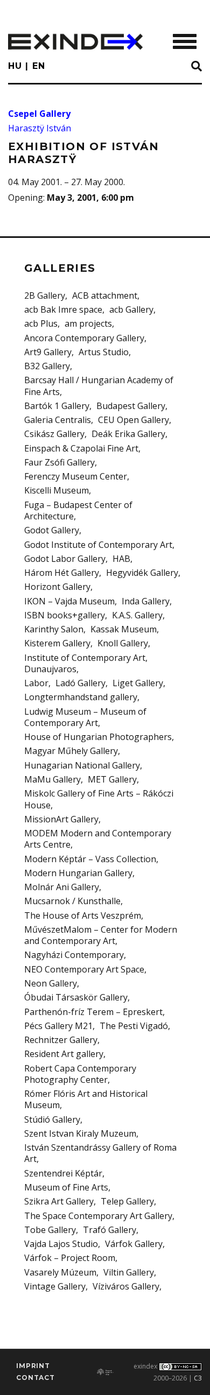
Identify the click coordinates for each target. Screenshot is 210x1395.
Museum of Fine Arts (66, 1187)
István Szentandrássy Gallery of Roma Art (100, 1153)
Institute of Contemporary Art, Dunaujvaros (86, 663)
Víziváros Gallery (126, 1286)
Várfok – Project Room (69, 1258)
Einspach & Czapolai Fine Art (81, 448)
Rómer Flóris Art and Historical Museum (86, 1099)
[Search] (196, 67)
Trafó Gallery (109, 1230)
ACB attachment (104, 295)
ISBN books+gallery (64, 615)
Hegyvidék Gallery (142, 573)
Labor (36, 683)
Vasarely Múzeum (60, 1272)
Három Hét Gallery (61, 573)
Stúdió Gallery (52, 1119)
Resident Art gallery (63, 1054)
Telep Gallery (127, 1201)
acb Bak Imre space (63, 309)
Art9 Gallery (48, 352)
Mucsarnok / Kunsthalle (72, 901)
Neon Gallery (50, 983)
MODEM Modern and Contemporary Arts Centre (97, 838)
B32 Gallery (47, 366)
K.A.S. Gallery (137, 615)
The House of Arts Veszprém (82, 915)
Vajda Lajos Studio (61, 1244)
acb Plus (41, 323)
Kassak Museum (123, 629)
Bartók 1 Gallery (56, 406)
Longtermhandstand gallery (80, 697)
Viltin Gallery (128, 1272)
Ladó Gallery (80, 683)
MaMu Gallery (52, 779)
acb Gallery (131, 309)
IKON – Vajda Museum (69, 601)
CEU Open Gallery (133, 420)
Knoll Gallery (122, 643)
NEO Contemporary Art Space (84, 969)
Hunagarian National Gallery (82, 765)
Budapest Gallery (130, 406)
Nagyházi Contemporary (74, 955)
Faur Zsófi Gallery (59, 462)
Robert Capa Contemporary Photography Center (80, 1074)
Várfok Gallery (134, 1244)
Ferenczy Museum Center (75, 476)
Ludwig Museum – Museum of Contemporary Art (85, 717)
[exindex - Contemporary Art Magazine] (75, 42)
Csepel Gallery (39, 113)
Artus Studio (104, 352)
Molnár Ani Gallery (61, 887)
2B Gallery (44, 295)
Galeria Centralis (57, 420)
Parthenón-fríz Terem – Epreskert (93, 1012)
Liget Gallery (138, 683)
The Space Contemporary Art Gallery (98, 1216)
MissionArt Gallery (61, 819)
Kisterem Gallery (57, 643)
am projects (88, 323)
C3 (198, 1378)
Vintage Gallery (55, 1286)
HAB (121, 559)
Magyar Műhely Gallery (71, 751)
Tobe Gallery (50, 1230)
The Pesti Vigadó (134, 1026)
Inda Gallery (146, 601)
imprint (33, 1366)
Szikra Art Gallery (59, 1201)
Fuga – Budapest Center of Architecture (78, 510)
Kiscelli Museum (56, 490)
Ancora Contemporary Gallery (84, 338)
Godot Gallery (51, 530)
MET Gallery (112, 779)
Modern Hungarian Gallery (78, 873)
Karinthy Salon (53, 629)
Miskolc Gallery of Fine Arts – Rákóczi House (98, 799)
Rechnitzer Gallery (60, 1040)
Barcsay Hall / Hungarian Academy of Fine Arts (98, 385)
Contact (35, 1377)
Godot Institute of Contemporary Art (98, 545)
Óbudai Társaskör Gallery (76, 997)
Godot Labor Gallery (65, 559)
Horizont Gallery (57, 587)
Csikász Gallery (54, 434)
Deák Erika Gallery (128, 434)
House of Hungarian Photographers (98, 737)
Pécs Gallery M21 (58, 1026)
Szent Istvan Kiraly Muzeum (80, 1133)
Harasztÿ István (39, 128)
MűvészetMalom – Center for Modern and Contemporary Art (100, 935)
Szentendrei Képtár (63, 1173)
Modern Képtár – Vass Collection (90, 859)
